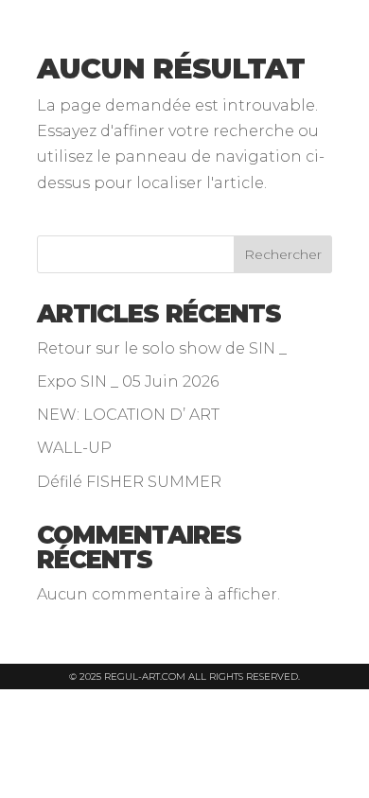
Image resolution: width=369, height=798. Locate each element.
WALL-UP (74, 448)
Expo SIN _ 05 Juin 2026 (128, 381)
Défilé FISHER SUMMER (129, 482)
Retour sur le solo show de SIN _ (162, 348)
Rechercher (283, 254)
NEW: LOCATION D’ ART (128, 415)
